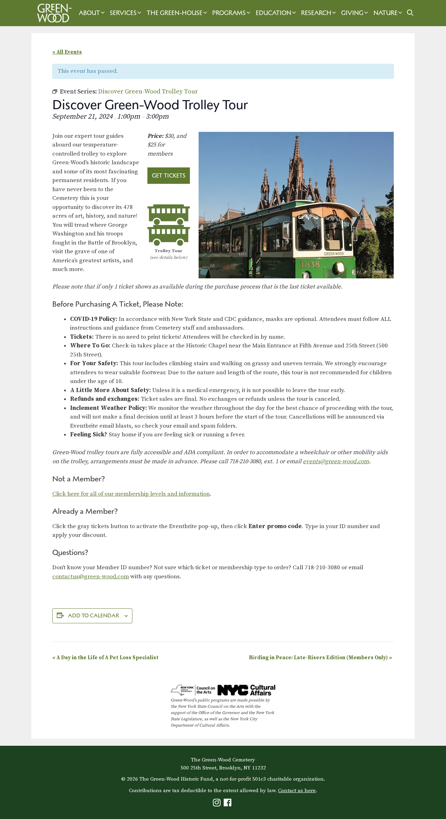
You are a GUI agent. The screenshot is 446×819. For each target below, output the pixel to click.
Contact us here (297, 790)
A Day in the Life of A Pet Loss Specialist (105, 657)
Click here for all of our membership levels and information (131, 494)
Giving (352, 13)
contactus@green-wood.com (90, 576)
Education (273, 13)
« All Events (67, 52)
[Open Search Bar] (410, 13)
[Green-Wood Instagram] (217, 804)
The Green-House (174, 13)
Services (123, 13)
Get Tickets (168, 175)
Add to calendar (93, 615)
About (89, 13)
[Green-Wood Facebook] (228, 804)
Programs (229, 13)
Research (316, 13)
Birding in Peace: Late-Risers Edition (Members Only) (320, 657)
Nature (386, 13)
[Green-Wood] (52, 13)
